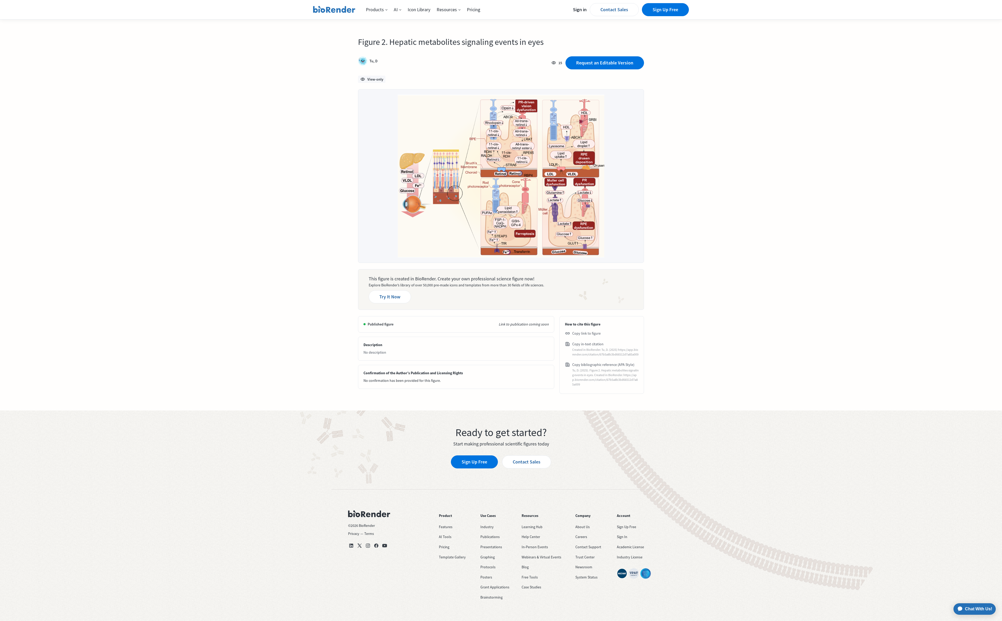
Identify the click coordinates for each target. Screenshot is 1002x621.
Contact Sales (614, 10)
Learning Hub (532, 526)
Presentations (491, 547)
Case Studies (531, 587)
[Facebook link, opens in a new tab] (376, 545)
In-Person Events (535, 547)
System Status (586, 577)
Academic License (630, 547)
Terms (369, 533)
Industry (487, 526)
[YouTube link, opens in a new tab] (384, 545)
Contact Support (588, 547)
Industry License (629, 557)
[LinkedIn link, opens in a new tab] (351, 545)
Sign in (580, 10)
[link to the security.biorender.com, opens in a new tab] (622, 573)
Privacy (353, 533)
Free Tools (530, 577)
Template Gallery (452, 557)
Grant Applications (494, 587)
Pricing (473, 10)
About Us (582, 526)
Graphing (487, 557)
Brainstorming (491, 597)
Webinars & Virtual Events (541, 557)
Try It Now (389, 297)
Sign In (622, 536)
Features (445, 526)
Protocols (488, 567)
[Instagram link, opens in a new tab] (368, 545)
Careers (581, 536)
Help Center (531, 536)
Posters (486, 577)
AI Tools (445, 536)
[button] (376, 9)
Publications (490, 536)
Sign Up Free (665, 10)
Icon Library (419, 10)
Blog (525, 567)
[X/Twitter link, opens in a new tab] (359, 545)
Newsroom (583, 567)
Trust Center (585, 557)
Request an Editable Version (604, 63)
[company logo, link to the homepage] (334, 9)
